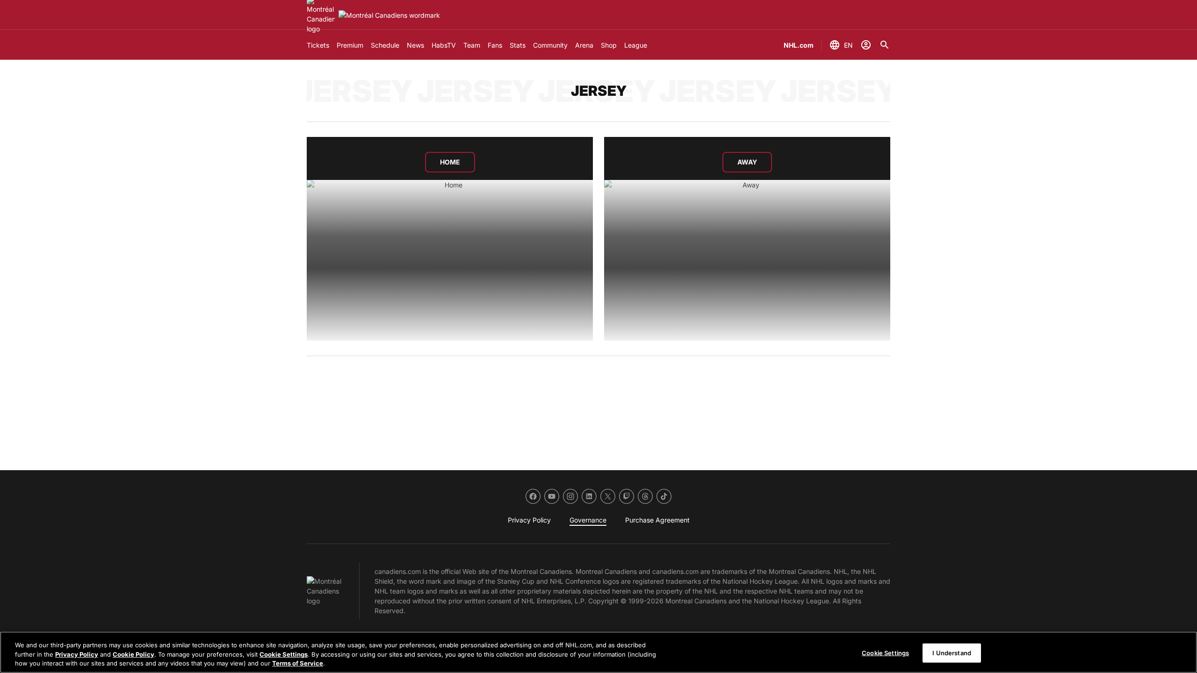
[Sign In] (866, 44)
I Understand (951, 652)
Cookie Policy (133, 654)
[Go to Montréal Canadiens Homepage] (389, 15)
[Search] (884, 44)
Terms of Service (297, 663)
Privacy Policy (76, 654)
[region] (598, 652)
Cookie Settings (284, 654)
